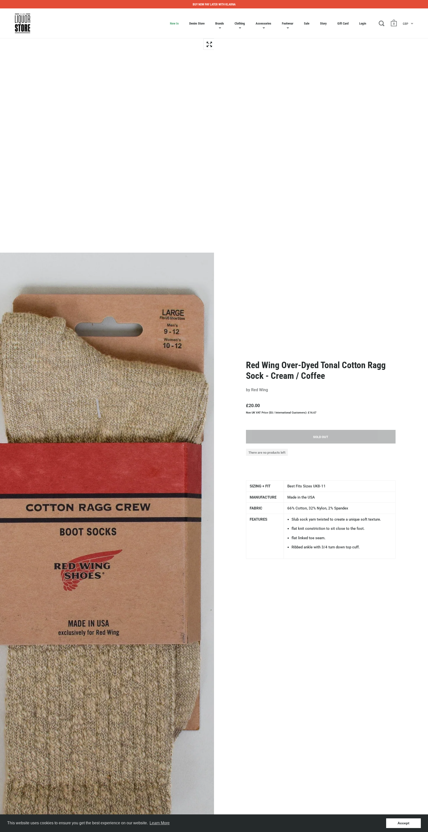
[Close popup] (316, 359)
